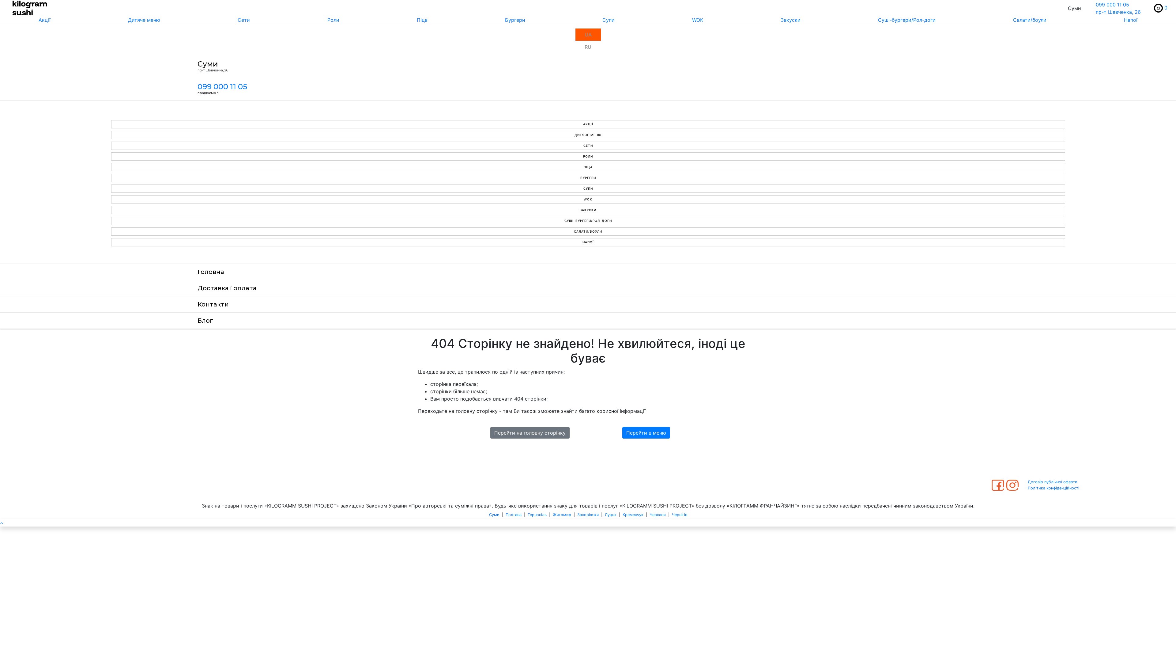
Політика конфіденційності (1053, 488)
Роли (333, 20)
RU (588, 47)
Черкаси (658, 514)
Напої (1130, 20)
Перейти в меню (646, 433)
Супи (608, 20)
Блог (205, 321)
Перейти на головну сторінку (530, 433)
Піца (422, 20)
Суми (494, 514)
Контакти (213, 304)
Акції (45, 20)
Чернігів (679, 514)
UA (588, 35)
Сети (244, 20)
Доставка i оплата (227, 288)
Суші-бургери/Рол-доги (907, 20)
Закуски (791, 20)
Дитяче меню (144, 20)
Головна (211, 272)
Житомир (562, 514)
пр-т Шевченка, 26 (1118, 12)
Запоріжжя (588, 514)
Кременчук (633, 514)
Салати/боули (1029, 20)
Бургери (515, 20)
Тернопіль (537, 514)
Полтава (514, 514)
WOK (697, 20)
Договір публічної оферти (1052, 482)
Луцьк (610, 514)
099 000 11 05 (1112, 5)
